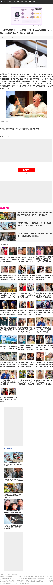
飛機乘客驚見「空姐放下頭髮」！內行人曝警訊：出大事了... (8, 330)
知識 (10, 1)
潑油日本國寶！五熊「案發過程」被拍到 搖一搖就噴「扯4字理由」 (44, 312)
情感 (18, 1)
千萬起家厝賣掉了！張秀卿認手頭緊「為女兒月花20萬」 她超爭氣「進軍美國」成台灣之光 (44, 259)
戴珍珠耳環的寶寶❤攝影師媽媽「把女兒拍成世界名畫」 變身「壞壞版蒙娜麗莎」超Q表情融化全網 (8, 312)
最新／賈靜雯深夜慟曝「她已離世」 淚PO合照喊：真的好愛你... (8, 399)
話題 (14, 1)
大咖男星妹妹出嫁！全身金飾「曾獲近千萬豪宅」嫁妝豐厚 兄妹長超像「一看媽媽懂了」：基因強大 (44, 295)
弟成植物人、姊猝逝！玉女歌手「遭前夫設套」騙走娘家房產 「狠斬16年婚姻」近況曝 (44, 364)
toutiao (7, 136)
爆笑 (22, 1)
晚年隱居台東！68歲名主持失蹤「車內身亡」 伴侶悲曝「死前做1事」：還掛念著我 (26, 382)
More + (51, 244)
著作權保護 (14, 574)
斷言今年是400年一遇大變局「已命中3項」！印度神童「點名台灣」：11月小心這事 (8, 295)
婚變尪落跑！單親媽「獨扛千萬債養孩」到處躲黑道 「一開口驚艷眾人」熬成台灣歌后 (26, 347)
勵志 (34, 1)
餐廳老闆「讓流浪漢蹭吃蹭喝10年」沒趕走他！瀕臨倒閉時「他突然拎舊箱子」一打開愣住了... (34, 214)
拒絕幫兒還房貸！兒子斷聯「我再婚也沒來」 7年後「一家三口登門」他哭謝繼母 (34, 235)
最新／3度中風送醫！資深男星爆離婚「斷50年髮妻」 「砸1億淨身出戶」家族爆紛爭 (8, 278)
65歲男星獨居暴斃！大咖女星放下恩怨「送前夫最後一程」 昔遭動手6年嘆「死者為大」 (26, 277)
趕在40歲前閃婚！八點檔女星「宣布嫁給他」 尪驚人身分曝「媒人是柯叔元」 (26, 295)
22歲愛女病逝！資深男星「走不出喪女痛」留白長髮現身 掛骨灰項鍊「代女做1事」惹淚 (26, 330)
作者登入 (4, 1)
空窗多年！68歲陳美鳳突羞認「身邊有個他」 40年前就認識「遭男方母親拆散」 (8, 259)
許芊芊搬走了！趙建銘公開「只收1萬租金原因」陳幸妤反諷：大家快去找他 (44, 330)
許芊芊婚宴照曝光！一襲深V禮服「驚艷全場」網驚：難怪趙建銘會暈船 (8, 382)
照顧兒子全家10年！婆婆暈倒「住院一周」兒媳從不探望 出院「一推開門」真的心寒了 (34, 224)
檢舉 (13, 37)
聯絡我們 (7, 574)
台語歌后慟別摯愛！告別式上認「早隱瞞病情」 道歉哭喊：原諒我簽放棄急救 (26, 364)
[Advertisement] (26, 151)
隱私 (2, 574)
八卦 (26, 1)
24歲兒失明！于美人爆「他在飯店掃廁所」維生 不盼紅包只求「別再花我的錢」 (44, 347)
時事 (30, 1)
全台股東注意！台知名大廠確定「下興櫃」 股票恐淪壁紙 (8, 347)
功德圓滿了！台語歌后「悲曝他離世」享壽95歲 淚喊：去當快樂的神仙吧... (44, 277)
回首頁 (26, 170)
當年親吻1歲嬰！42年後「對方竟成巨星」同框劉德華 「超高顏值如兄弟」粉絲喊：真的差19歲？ (26, 260)
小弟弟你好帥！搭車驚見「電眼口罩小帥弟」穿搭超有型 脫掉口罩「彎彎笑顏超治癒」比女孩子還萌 (8, 365)
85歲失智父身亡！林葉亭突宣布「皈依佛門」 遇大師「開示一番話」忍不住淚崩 (26, 312)
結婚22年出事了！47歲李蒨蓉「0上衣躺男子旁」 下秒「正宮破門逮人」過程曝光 (44, 382)
